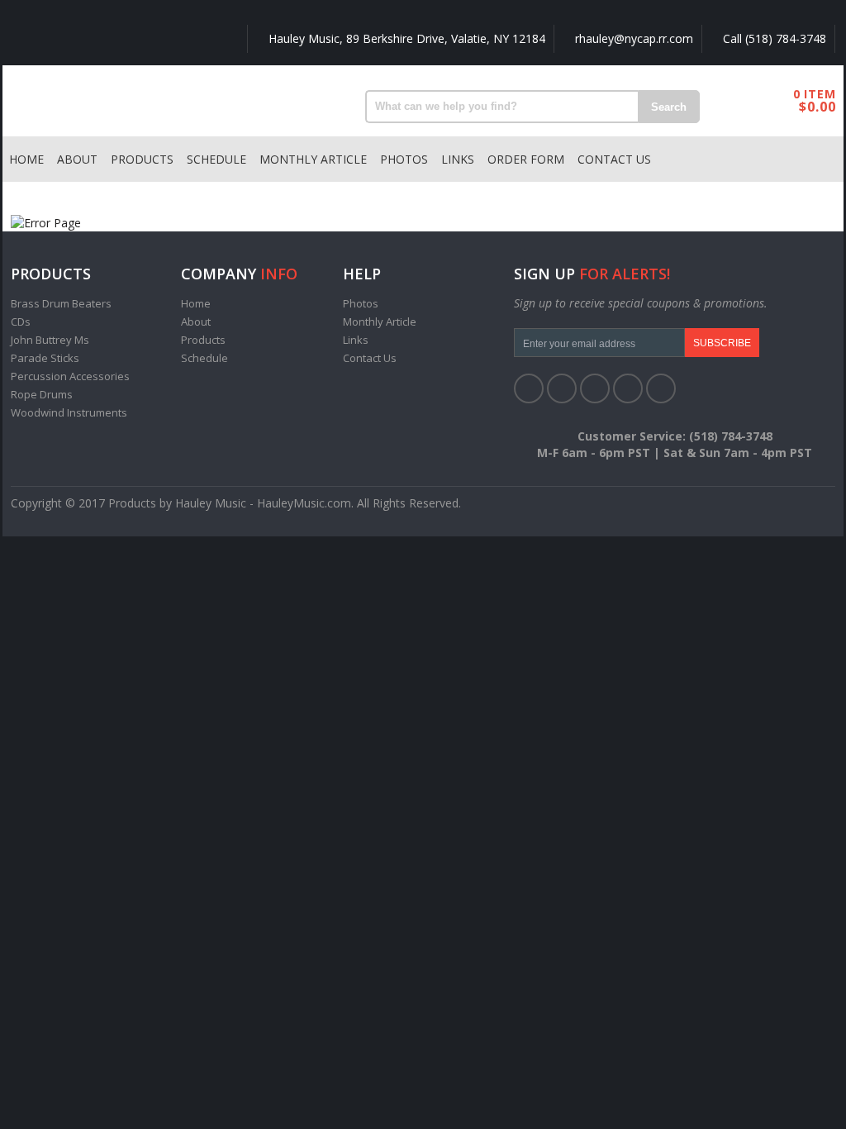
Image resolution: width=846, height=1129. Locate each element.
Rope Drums (42, 394)
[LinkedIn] (595, 388)
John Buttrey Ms (50, 339)
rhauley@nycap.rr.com (632, 38)
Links (457, 159)
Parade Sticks (45, 357)
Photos (404, 159)
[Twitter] (562, 388)
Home (26, 159)
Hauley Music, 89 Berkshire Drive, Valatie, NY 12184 (405, 38)
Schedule (216, 159)
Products (142, 159)
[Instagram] (661, 388)
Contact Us (614, 159)
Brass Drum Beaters (61, 303)
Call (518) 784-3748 (773, 38)
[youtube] (628, 388)
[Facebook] (529, 388)
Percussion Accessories (70, 376)
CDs (21, 321)
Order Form (525, 159)
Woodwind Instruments (69, 412)
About (77, 159)
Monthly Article (313, 159)
